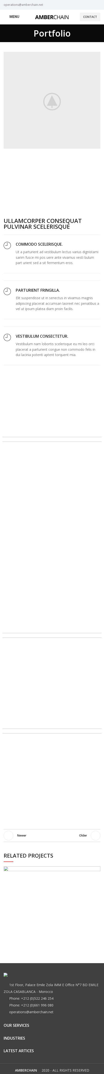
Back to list (52, 835)
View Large (96, 870)
